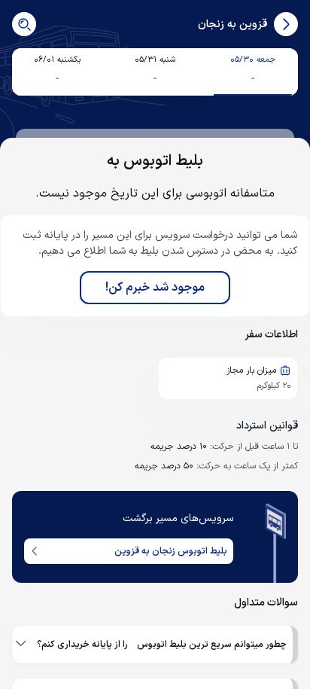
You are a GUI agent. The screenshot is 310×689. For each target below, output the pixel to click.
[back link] (286, 24)
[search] (24, 24)
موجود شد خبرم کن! (155, 288)
